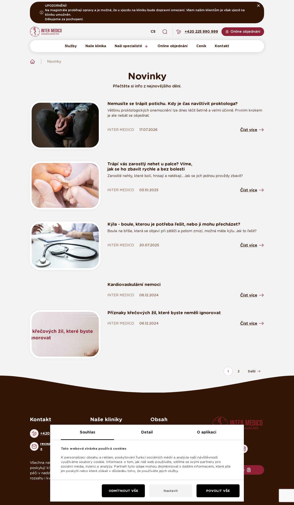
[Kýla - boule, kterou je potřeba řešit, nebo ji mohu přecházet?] (65, 245)
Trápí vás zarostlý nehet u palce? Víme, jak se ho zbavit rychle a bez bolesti (149, 166)
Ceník (201, 46)
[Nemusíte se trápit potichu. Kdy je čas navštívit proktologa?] (65, 125)
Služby (71, 46)
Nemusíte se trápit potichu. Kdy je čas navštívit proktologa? (172, 103)
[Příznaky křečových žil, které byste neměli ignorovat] (65, 334)
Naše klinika (95, 46)
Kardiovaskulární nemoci (134, 284)
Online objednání (173, 46)
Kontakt (222, 46)
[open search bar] (165, 31)
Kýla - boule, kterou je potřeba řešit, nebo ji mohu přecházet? (173, 224)
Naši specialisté (128, 46)
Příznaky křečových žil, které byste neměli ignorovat (164, 312)
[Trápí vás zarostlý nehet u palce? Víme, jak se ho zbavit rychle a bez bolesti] (65, 185)
